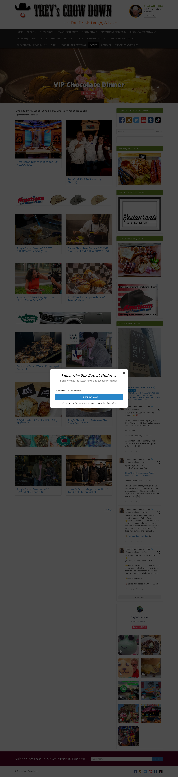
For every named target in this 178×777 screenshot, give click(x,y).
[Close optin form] (124, 373)
